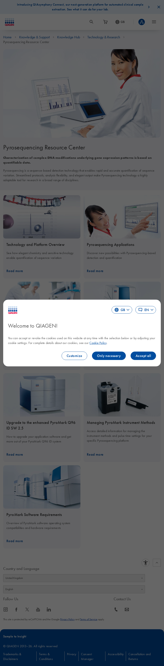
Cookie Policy (97, 343)
